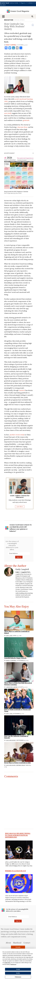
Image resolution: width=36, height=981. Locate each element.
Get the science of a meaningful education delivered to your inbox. (12, 545)
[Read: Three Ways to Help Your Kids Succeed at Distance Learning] (18, 672)
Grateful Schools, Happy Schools (15, 658)
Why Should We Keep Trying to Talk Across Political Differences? (17, 835)
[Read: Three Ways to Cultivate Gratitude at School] (18, 620)
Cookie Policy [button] (7, 962)
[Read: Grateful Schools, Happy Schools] (18, 647)
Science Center (14, 3)
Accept (18, 969)
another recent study (17, 435)
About (8, 942)
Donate (18, 947)
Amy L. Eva (9, 635)
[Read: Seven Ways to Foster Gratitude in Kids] (18, 752)
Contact (26, 942)
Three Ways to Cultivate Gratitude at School (16, 632)
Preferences (18, 977)
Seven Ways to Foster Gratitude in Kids (17, 763)
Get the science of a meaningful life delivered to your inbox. (17, 910)
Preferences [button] (13, 964)
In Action (30, 3)
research (22, 390)
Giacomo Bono (22, 127)
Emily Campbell (11, 45)
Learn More (20, 506)
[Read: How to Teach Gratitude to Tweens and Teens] (18, 698)
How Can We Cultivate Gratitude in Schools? (16, 737)
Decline (18, 973)
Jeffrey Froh (20, 765)
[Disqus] (18, 799)
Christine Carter (11, 687)
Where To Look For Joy (15, 871)
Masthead (17, 942)
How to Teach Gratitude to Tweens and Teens (17, 710)
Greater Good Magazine (18, 11)
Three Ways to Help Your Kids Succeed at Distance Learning (18, 684)
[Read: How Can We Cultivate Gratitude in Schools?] (18, 725)
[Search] (32, 16)
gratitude (26, 120)
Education (8, 20)
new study (7, 113)
